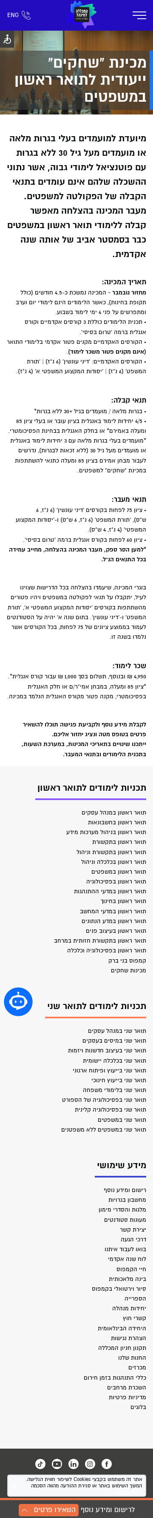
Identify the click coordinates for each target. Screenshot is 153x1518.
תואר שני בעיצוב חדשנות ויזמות (107, 1050)
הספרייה (135, 1298)
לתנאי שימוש (128, 1492)
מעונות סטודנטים (125, 1220)
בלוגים (138, 1407)
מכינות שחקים (128, 970)
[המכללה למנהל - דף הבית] (82, 15)
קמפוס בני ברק (127, 960)
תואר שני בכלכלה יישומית (114, 1060)
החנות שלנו (132, 1357)
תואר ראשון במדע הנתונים (114, 921)
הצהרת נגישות (128, 1338)
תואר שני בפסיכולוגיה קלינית (110, 1109)
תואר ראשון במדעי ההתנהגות (110, 891)
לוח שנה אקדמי (127, 1259)
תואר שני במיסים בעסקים (114, 1040)
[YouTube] (57, 1464)
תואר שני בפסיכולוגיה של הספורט (104, 1099)
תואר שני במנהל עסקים (117, 1031)
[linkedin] (73, 1464)
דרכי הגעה (133, 1239)
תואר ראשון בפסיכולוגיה (116, 881)
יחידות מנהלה (129, 1308)
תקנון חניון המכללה (122, 1348)
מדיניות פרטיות (127, 1397)
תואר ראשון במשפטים (118, 871)
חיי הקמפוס (131, 1269)
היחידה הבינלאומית (122, 1328)
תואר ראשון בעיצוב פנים (116, 931)
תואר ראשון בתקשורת (119, 842)
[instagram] (90, 1464)
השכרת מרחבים (126, 1387)
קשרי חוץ (134, 1318)
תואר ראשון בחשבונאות (117, 822)
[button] (18, 1002)
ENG (13, 15)
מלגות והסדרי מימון (122, 1209)
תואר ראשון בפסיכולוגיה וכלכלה (106, 950)
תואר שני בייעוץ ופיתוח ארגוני (109, 1070)
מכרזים (137, 1367)
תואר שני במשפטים (122, 1119)
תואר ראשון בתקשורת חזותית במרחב (100, 940)
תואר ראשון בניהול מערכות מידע (106, 832)
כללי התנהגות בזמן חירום (115, 1377)
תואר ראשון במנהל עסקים (114, 812)
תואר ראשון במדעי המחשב (113, 911)
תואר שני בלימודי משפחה (114, 1090)
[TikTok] (40, 1464)
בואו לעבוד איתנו (125, 1249)
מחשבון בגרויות (127, 1200)
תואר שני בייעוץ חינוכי (118, 1080)
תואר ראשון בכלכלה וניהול (113, 862)
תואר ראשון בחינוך (123, 901)
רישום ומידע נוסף (125, 1190)
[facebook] (107, 1464)
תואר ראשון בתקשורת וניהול (111, 852)
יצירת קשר (133, 1229)
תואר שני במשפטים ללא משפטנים (103, 1129)
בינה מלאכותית (127, 1279)
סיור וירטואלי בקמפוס (119, 1288)
